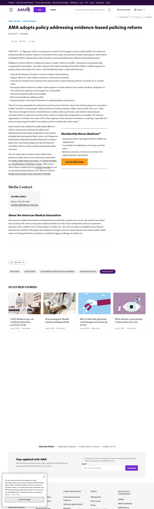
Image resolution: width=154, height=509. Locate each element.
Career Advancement (43, 3)
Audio (92, 3)
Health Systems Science (89, 446)
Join (39, 9)
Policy (93, 505)
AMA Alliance (123, 507)
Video (108, 3)
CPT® (86, 3)
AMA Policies (14, 271)
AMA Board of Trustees (88, 271)
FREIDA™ (11, 3)
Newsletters (100, 3)
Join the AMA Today (74, 162)
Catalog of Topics (108, 271)
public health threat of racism (25, 160)
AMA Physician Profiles (60, 3)
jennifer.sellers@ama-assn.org (24, 205)
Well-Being (74, 3)
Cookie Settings (24, 500)
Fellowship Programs (67, 446)
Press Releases (29, 21)
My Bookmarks (148, 17)
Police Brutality (30, 271)
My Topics (136, 17)
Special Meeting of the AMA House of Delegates (57, 271)
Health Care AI (108, 446)
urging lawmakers (43, 167)
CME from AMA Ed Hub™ (25, 3)
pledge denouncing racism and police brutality (29, 173)
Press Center (14, 21)
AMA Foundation (125, 503)
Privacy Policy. (15, 494)
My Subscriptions (124, 17)
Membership (96, 497)
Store (81, 3)
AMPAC (121, 499)
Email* (84, 464)
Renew (53, 9)
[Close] (44, 476)
